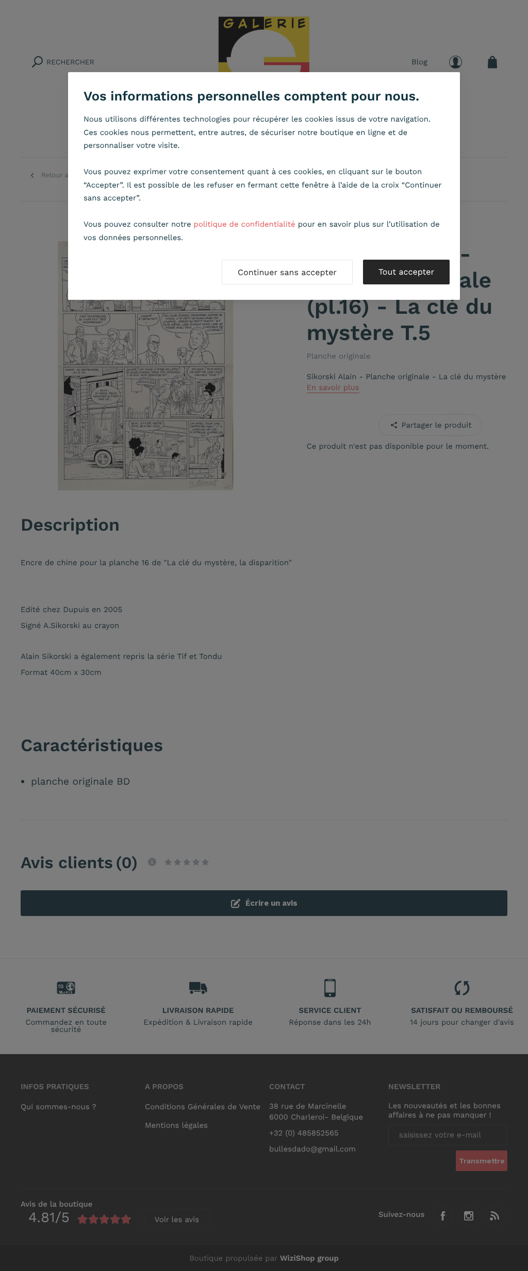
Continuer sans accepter (287, 272)
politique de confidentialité (244, 224)
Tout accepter (406, 272)
